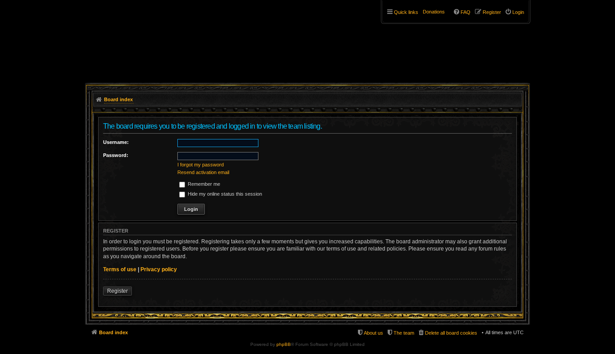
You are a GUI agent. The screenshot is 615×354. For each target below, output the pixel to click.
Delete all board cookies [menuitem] (451, 333)
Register (117, 291)
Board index (113, 332)
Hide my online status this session (224, 194)
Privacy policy (158, 269)
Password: (115, 155)
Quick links (406, 12)
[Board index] (140, 35)
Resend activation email (203, 172)
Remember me (203, 184)
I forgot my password (200, 164)
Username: (116, 142)
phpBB (283, 344)
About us (373, 333)
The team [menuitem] (403, 333)
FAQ (465, 12)
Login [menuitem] (518, 12)
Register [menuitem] (492, 12)
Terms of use (119, 269)
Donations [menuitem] (434, 11)
